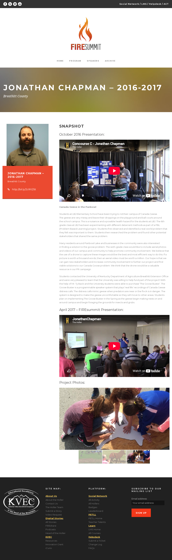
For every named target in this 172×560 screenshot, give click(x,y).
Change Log (95, 544)
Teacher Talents (97, 522)
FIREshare (51, 525)
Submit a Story (54, 511)
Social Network (129, 4)
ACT (166, 4)
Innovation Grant (54, 544)
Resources (51, 540)
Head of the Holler (56, 533)
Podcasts (51, 529)
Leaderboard (96, 511)
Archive (110, 61)
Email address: (139, 498)
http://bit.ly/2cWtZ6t (24, 189)
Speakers (93, 61)
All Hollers (94, 503)
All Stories (51, 522)
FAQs (91, 548)
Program (75, 61)
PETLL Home (95, 518)
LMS (144, 4)
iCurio (49, 548)
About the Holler (54, 499)
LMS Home (95, 529)
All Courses (94, 533)
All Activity (94, 499)
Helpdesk (155, 4)
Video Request (54, 514)
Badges (93, 507)
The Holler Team (54, 507)
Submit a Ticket (97, 540)
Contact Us (52, 503)
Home (60, 61)
